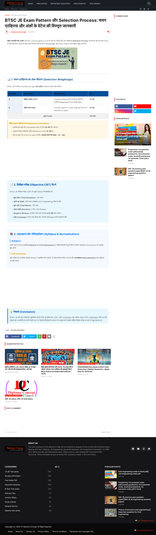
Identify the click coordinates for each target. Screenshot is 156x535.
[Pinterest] (44, 336)
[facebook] (140, 9)
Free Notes (42, 4)
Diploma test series (28, 510)
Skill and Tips (28, 493)
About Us (14, 9)
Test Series (94, 4)
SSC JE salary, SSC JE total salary (19, 399)
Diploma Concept (30, 527)
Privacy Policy (43, 531)
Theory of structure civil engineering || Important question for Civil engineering (134, 512)
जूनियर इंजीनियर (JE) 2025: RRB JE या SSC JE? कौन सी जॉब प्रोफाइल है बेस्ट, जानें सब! (20, 368)
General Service (28, 506)
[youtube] (144, 9)
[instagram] (124, 111)
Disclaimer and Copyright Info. (82, 531)
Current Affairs (28, 497)
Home (30, 4)
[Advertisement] (57, 156)
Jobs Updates (79, 4)
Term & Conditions (59, 531)
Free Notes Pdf (28, 480)
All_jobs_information (19, 15)
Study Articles (28, 502)
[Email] (49, 336)
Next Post (106, 432)
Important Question (60, 4)
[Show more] (54, 336)
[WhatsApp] (40, 336)
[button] (149, 4)
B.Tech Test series (28, 489)
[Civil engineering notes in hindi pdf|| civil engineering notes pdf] (111, 474)
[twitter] (148, 9)
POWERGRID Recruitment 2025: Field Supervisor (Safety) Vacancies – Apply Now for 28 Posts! (93, 369)
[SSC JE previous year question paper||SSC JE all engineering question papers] (121, 172)
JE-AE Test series (28, 472)
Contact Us (23, 9)
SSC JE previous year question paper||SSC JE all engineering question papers (139, 172)
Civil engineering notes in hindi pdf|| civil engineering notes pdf (133, 472)
